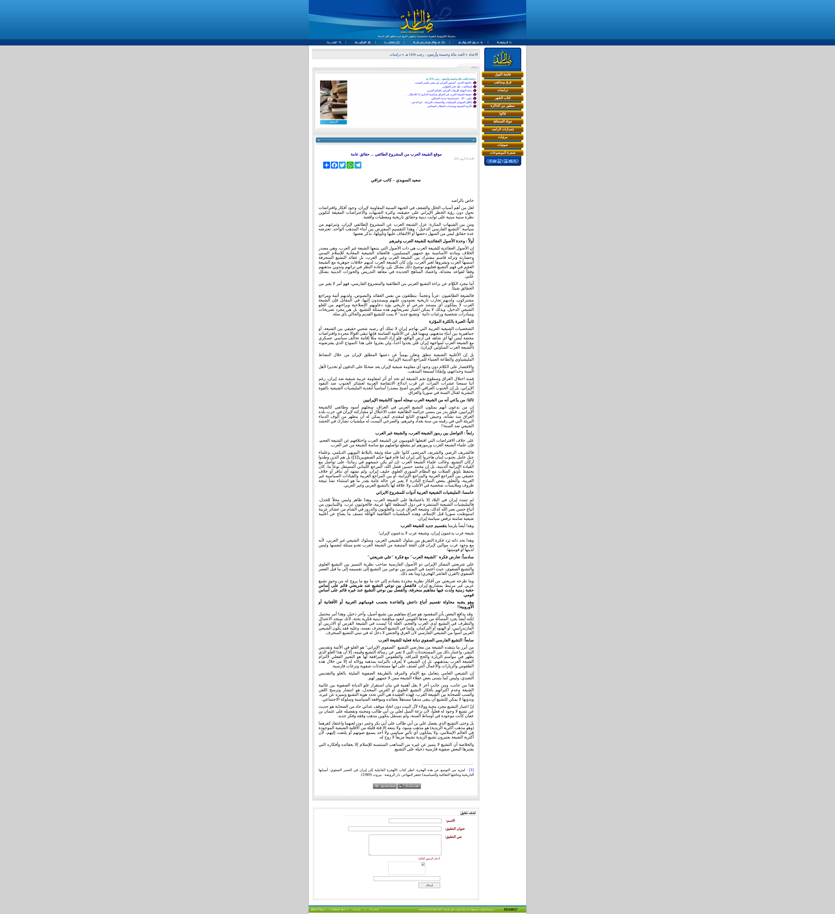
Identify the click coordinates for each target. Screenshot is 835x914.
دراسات (502, 90)
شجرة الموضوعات (503, 152)
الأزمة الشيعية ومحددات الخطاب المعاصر (449, 106)
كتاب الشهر (503, 98)
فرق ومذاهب (502, 82)
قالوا (502, 113)
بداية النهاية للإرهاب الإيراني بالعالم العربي (449, 90)
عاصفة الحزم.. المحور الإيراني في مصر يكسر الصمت (443, 82)
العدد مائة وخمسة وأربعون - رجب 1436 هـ (434, 54)
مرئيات (503, 137)
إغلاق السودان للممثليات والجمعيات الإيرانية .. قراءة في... (441, 102)
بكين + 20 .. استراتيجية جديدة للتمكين (451, 98)
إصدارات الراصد (503, 129)
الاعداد (473, 54)
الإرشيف (333, 121)
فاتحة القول (503, 74)
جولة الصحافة (502, 121)
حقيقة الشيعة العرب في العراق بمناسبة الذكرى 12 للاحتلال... (439, 94)
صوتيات (502, 145)
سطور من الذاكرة (503, 105)
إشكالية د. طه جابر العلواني (457, 86)
